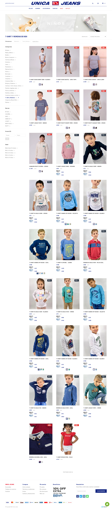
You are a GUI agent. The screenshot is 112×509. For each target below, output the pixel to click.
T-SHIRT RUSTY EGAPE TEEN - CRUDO (67, 123)
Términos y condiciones (28, 489)
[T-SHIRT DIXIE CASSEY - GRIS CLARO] (95, 61)
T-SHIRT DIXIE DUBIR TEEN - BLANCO (39, 79)
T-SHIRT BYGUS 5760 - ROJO (64, 457)
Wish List (42, 493)
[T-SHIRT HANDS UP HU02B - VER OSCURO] (68, 224)
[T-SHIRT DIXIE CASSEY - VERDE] (96, 84)
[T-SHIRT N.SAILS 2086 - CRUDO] (41, 195)
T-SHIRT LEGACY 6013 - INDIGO (38, 123)
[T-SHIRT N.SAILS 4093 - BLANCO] (41, 294)
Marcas (55, 8)
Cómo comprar (26, 487)
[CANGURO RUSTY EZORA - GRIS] (42, 171)
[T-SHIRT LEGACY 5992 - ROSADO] (68, 148)
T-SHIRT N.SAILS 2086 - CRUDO (38, 213)
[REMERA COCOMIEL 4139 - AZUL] (41, 439)
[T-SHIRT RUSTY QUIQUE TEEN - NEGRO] (96, 128)
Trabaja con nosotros (10, 489)
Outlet (68, 8)
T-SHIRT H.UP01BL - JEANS (64, 262)
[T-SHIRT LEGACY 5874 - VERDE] (95, 390)
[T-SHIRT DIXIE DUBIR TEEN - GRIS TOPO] (42, 84)
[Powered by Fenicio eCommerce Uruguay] (104, 506)
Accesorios (46, 8)
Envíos (24, 491)
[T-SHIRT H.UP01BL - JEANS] (68, 244)
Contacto (7, 491)
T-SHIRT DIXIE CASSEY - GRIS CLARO (93, 79)
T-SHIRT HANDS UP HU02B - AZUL (39, 262)
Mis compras (43, 489)
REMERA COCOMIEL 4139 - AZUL (38, 457)
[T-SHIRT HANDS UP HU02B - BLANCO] (95, 195)
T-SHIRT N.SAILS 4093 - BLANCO (38, 311)
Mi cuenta (42, 487)
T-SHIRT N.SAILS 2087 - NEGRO (92, 166)
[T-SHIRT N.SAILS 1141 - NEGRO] (41, 390)
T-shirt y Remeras (25, 41)
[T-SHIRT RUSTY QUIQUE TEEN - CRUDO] (95, 105)
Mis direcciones (44, 491)
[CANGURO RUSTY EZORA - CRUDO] (41, 148)
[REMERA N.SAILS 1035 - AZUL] (68, 390)
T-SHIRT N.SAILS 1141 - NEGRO (37, 408)
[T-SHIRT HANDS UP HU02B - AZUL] (41, 244)
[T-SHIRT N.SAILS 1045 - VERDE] (68, 294)
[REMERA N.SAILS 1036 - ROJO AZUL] (95, 244)
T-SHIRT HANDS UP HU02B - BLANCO (93, 213)
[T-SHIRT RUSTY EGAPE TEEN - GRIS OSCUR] (69, 128)
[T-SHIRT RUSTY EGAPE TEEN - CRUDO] (68, 105)
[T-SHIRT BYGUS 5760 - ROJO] (68, 439)
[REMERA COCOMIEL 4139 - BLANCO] (42, 462)
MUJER (31, 8)
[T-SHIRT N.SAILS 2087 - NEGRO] (95, 148)
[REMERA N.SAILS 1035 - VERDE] (69, 418)
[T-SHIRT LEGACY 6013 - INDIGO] (41, 105)
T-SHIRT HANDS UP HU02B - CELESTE (67, 213)
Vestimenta (16, 41)
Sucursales (8, 487)
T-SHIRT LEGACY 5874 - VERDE (92, 408)
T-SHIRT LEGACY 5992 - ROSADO (65, 166)
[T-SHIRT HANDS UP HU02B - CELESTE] (68, 195)
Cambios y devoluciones (28, 493)
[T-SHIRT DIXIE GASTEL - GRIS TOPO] (68, 61)
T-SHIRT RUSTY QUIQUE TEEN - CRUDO (94, 123)
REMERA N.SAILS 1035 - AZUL (64, 408)
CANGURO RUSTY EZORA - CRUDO (38, 166)
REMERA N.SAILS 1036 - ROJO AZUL (93, 262)
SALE (61, 8)
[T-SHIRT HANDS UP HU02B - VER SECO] (70, 224)
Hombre (37, 8)
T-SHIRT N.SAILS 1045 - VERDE (65, 311)
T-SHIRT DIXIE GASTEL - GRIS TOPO (66, 79)
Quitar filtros (35, 41)
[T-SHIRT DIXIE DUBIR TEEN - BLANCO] (41, 61)
